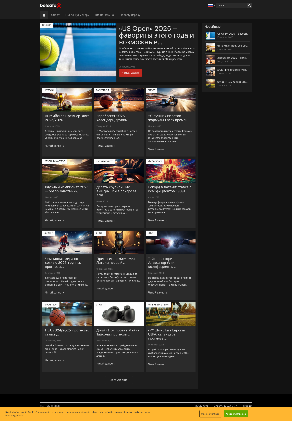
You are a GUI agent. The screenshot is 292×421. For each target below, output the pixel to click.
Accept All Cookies (236, 413)
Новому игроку (130, 15)
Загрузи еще (119, 380)
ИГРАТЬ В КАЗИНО (226, 406)
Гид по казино (104, 15)
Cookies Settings (210, 413)
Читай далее (130, 73)
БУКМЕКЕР (202, 406)
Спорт (55, 15)
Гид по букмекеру (77, 15)
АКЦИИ (247, 406)
